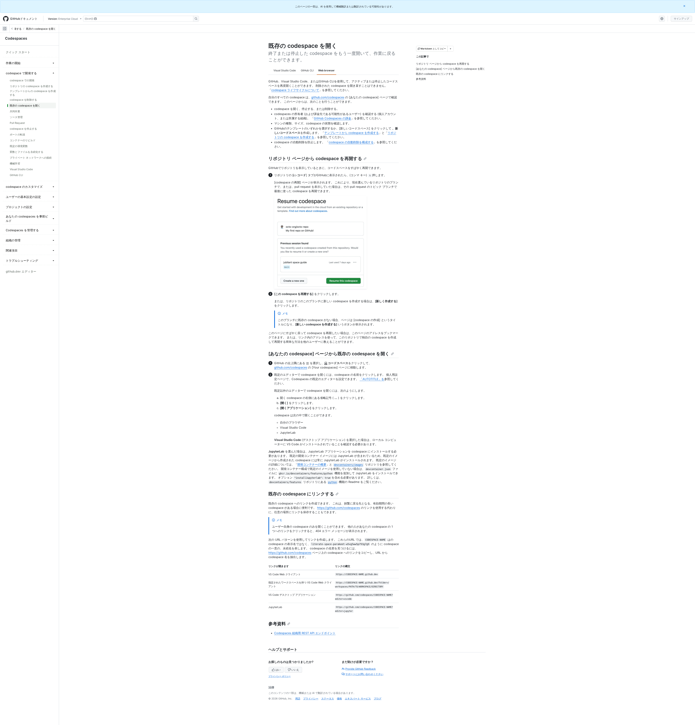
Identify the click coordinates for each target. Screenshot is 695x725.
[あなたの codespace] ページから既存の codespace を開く (328, 353)
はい (278, 669)
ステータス (327, 698)
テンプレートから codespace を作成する (351, 133)
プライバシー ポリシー (279, 676)
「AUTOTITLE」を (372, 379)
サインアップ (681, 18)
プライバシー (310, 698)
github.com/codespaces (327, 97)
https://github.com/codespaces (338, 508)
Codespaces (16, 38)
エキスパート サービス (358, 698)
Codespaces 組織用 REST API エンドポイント (305, 633)
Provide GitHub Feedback (360, 668)
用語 (297, 698)
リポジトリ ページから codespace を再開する (315, 158)
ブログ (377, 698)
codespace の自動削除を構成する (351, 142)
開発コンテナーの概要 (311, 464)
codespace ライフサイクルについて (295, 90)
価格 (339, 698)
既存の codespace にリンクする (301, 493)
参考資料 (277, 623)
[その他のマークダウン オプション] (450, 49)
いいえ (295, 669)
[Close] (685, 6)
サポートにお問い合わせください (364, 674)
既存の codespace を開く (41, 28)
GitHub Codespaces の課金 (332, 118)
